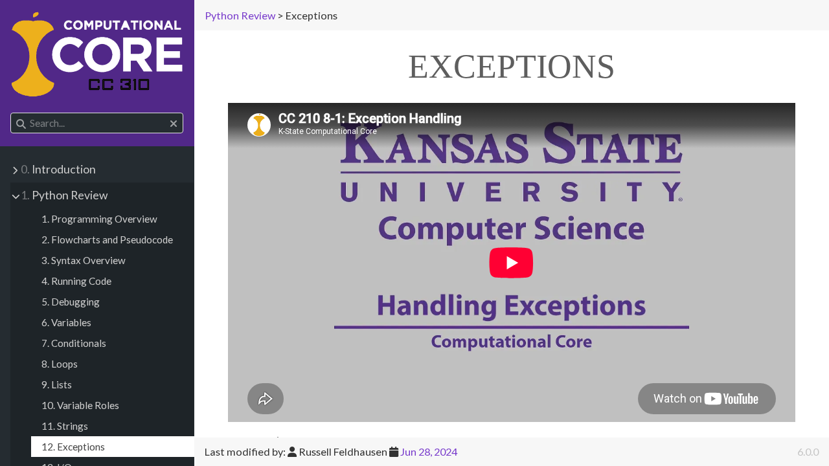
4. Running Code (76, 281)
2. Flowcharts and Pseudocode (107, 239)
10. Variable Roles (80, 405)
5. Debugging (70, 301)
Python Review (64, 195)
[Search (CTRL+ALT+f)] (21, 123)
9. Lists (56, 384)
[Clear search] (173, 123)
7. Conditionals (73, 343)
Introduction (58, 169)
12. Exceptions (73, 446)
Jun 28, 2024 (428, 451)
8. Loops (59, 364)
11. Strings (64, 426)
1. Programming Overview (99, 219)
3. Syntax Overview (83, 260)
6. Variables (66, 322)
